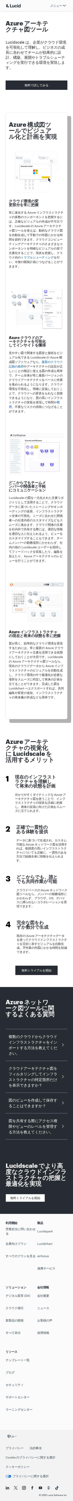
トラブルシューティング (37, 257)
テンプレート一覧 (18, 1360)
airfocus (43, 1256)
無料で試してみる (36, 85)
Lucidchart (45, 1243)
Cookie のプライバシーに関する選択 (30, 1457)
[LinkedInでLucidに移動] (7, 1488)
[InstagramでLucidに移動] (24, 1488)
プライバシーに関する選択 (31, 1476)
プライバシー (15, 1448)
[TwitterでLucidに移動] (16, 1488)
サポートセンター (18, 1397)
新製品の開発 (15, 1320)
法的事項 (36, 1448)
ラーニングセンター (19, 1409)
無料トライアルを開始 (36, 970)
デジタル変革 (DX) (18, 1295)
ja (13, 1436)
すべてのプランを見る (21, 1256)
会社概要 (43, 1295)
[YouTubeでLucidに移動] (40, 1488)
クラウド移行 (15, 1308)
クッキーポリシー (18, 1466)
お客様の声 (44, 1320)
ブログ (10, 1372)
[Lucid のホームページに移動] (18, 5)
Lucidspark (45, 1231)
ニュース (43, 1308)
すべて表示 (13, 1332)
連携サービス (46, 1268)
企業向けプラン (16, 1243)
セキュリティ (15, 1384)
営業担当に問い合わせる (21, 1231)
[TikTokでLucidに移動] (57, 1488)
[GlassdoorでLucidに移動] (49, 1488)
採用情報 (43, 1332)
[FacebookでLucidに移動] (32, 1488)
